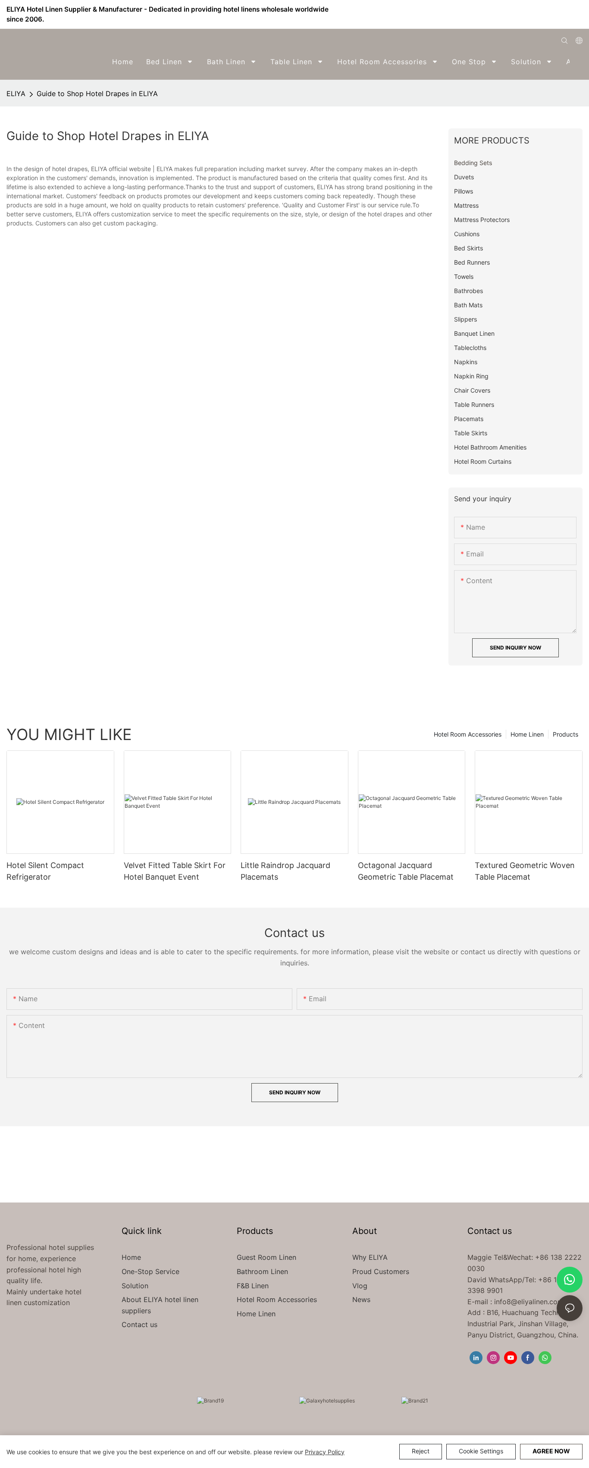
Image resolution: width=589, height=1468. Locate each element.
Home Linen (527, 734)
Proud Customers (380, 1271)
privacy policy (325, 1452)
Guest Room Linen (266, 1257)
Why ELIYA (370, 1257)
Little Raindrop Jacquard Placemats (285, 871)
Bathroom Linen (262, 1271)
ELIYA (15, 93)
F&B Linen (253, 1285)
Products (565, 734)
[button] (577, 61)
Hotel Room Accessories (467, 734)
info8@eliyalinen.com (529, 1301)
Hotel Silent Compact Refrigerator (45, 871)
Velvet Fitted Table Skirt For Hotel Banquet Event (175, 871)
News (361, 1299)
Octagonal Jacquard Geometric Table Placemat (406, 871)
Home (131, 1257)
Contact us (139, 1324)
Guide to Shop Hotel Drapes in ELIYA (97, 93)
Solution (135, 1285)
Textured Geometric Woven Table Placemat (525, 871)
